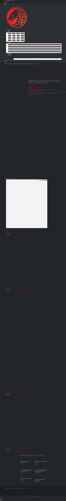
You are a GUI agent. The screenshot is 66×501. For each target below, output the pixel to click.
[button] (4, 4)
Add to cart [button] (7, 228)
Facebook (30, 89)
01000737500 (13, 0)
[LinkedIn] (10, 493)
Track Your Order (12, 488)
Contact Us (9, 54)
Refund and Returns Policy (21, 488)
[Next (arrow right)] (1, 500)
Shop (8, 31)
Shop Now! (5, 1)
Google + (38, 89)
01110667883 (9, 0)
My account (6, 488)
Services (9, 42)
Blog (28, 488)
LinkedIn (35, 89)
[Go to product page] (34, 203)
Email (41, 89)
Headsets (40, 87)
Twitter (33, 89)
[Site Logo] (16, 17)
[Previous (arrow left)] (0, 500)
